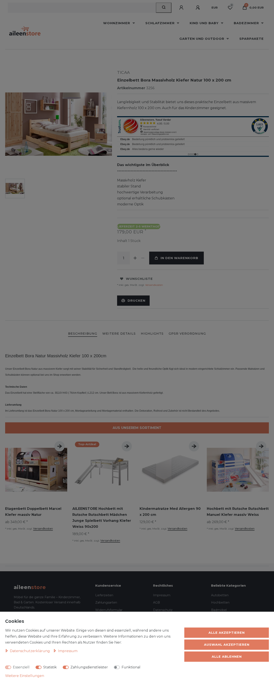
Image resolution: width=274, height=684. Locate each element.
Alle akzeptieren (226, 633)
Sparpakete (251, 39)
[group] (103, 470)
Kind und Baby (205, 23)
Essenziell (21, 667)
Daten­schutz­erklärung (30, 651)
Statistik (50, 667)
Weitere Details (119, 333)
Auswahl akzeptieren (226, 645)
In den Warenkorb (179, 258)
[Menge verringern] (143, 258)
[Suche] (163, 8)
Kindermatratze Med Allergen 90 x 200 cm (170, 512)
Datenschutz (163, 610)
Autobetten (220, 595)
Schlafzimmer (160, 23)
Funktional (131, 667)
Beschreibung (82, 333)
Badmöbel (219, 610)
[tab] (83, 334)
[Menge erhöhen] (135, 258)
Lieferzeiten (104, 595)
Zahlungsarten (106, 602)
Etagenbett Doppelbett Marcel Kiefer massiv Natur (33, 512)
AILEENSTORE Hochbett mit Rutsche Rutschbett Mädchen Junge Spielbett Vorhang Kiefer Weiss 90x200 (101, 518)
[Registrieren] (198, 7)
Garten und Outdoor (202, 39)
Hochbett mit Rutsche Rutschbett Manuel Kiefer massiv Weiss (238, 512)
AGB (156, 602)
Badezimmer (247, 23)
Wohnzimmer (117, 23)
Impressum (161, 595)
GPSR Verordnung (187, 333)
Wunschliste (139, 279)
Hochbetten (220, 602)
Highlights (152, 333)
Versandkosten (153, 284)
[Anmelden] (182, 7)
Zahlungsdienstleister (89, 667)
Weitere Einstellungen (24, 676)
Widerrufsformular (108, 610)
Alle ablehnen (227, 657)
